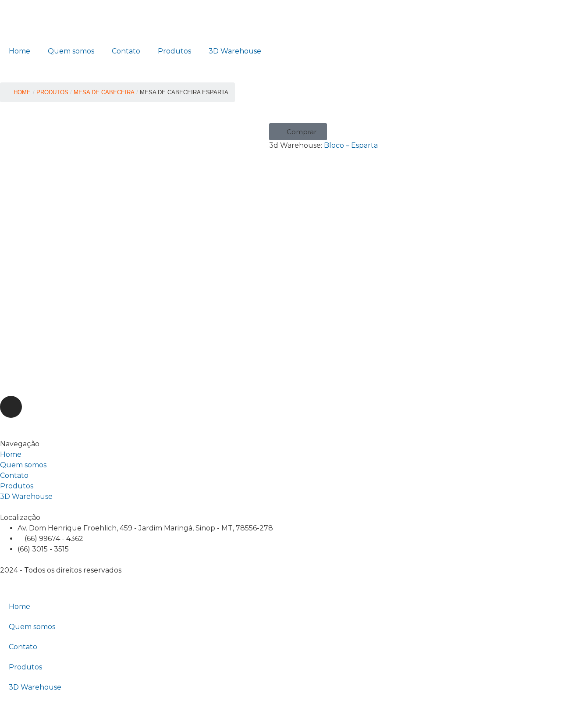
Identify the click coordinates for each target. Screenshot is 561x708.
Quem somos (71, 51)
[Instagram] (11, 407)
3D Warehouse (235, 51)
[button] (298, 131)
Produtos (174, 51)
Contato (126, 51)
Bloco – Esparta (351, 145)
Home (19, 51)
